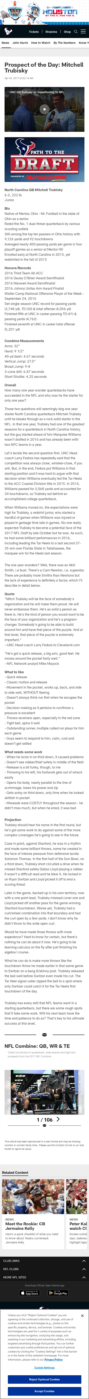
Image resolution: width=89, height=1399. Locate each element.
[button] (44, 109)
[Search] (75, 31)
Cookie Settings (44, 1367)
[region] (44, 1354)
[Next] (57, 1119)
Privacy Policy (53, 1359)
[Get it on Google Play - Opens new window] (58, 1295)
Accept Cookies (45, 1391)
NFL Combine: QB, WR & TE (37, 1046)
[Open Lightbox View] (44, 1099)
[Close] (82, 1315)
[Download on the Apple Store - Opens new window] (29, 1293)
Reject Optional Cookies (44, 1379)
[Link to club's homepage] (8, 29)
